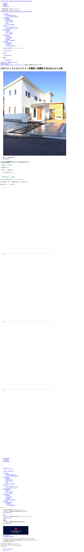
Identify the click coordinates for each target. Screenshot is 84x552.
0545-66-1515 (8, 55)
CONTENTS (6, 17)
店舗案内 (5, 5)
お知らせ (8, 31)
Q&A (7, 23)
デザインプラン (9, 21)
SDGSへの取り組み (10, 40)
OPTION (5, 25)
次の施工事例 (6, 461)
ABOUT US (6, 35)
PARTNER (5, 41)
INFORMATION (6, 29)
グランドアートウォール (11, 28)
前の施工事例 (6, 458)
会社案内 (8, 36)
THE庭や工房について (11, 15)
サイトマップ (6, 550)
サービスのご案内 (10, 24)
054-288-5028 (8, 60)
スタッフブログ (9, 32)
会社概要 (8, 39)
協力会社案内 (9, 43)
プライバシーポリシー (8, 548)
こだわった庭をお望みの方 (12, 16)
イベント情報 (9, 33)
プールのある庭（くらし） (12, 27)
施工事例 (5, 3)
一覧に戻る (5, 459)
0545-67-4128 (8, 50)
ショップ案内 (9, 37)
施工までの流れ (9, 20)
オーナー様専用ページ (11, 45)
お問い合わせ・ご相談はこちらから (9, 62)
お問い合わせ (6, 6)
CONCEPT (5, 13)
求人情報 (8, 44)
